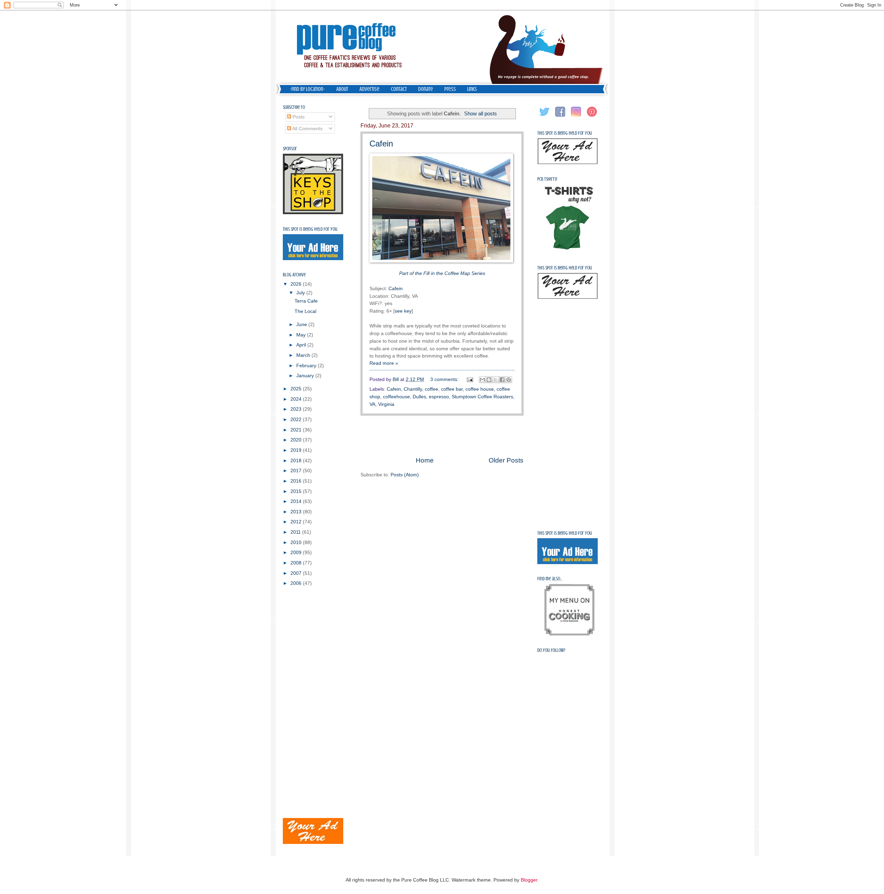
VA (372, 404)
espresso (439, 396)
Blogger (529, 880)
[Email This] (482, 379)
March (303, 355)
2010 (296, 542)
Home (425, 460)
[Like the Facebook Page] (560, 117)
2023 (296, 409)
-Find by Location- (307, 89)
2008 (296, 562)
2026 (296, 284)
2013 (296, 511)
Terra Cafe (306, 301)
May (301, 334)
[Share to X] (495, 379)
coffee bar (452, 389)
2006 (296, 583)
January (305, 375)
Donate (425, 89)
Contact (399, 89)
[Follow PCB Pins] (592, 117)
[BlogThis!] (489, 379)
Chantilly (413, 389)
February (307, 365)
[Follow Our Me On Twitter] (544, 117)
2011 (296, 532)
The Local (305, 311)
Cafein (381, 143)
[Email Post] (470, 379)
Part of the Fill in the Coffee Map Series (442, 273)
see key (403, 311)
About (342, 89)
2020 (296, 440)
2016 (296, 481)
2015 (296, 491)
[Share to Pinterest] (508, 379)
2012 (296, 521)
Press (450, 89)
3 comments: (445, 379)
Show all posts (480, 113)
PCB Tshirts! (547, 179)
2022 (296, 419)
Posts (298, 117)
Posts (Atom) (405, 474)
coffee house (479, 389)
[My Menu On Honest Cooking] (569, 634)
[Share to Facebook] (502, 379)
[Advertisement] (442, 435)
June (302, 324)
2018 (296, 460)
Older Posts (506, 460)
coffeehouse (396, 396)
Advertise (369, 89)
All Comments (307, 128)
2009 (296, 552)
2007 (296, 573)
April (301, 345)
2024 (296, 399)
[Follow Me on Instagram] (576, 117)
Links (472, 89)
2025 (296, 388)
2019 (296, 450)
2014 (296, 501)
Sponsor (290, 148)
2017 (296, 470)
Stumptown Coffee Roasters (482, 396)
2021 (296, 429)
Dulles (419, 396)
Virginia (386, 404)
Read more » (383, 363)
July (301, 292)
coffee (431, 389)
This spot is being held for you (310, 229)
